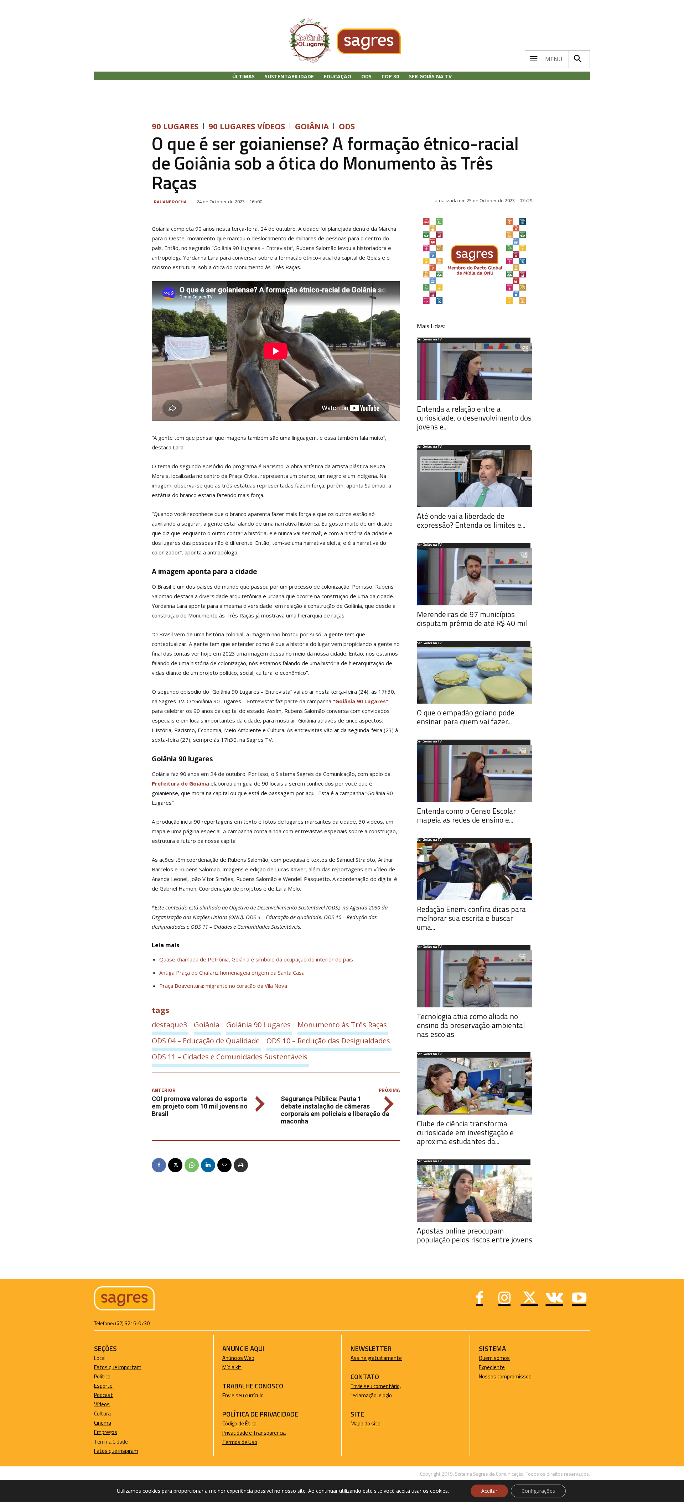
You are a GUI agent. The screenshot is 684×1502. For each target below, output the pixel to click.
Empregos (105, 1432)
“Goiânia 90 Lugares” (360, 701)
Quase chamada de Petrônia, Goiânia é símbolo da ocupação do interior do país (256, 959)
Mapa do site (365, 1423)
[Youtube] (579, 1298)
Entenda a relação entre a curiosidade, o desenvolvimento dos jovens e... (474, 417)
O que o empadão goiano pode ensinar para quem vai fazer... (465, 717)
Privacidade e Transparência (254, 1433)
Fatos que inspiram (116, 1451)
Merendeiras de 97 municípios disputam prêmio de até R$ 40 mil (472, 619)
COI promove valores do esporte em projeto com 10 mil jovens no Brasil (200, 1106)
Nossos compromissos (505, 1376)
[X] (175, 1165)
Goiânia (312, 126)
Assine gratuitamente (376, 1358)
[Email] (224, 1165)
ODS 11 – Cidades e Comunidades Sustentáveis (229, 1057)
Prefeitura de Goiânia (180, 783)
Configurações (538, 1490)
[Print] (241, 1165)
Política (102, 1376)
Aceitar (489, 1490)
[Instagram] (504, 1298)
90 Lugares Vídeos (246, 126)
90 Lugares (175, 126)
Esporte (103, 1386)
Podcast (103, 1395)
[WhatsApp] (192, 1165)
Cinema (102, 1423)
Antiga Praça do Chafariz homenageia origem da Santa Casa (232, 972)
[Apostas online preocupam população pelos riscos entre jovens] (474, 1193)
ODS (347, 126)
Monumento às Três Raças (342, 1024)
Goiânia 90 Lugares (258, 1024)
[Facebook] (159, 1165)
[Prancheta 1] (474, 303)
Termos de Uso (239, 1442)
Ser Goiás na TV (429, 340)
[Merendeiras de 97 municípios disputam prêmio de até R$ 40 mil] (474, 576)
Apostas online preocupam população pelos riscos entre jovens (474, 1235)
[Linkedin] (208, 1165)
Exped (486, 1367)
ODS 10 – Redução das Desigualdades (328, 1040)
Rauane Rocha (170, 202)
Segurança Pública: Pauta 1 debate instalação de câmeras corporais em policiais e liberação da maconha (335, 1110)
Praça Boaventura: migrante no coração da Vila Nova (223, 985)
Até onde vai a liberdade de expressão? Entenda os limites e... (471, 520)
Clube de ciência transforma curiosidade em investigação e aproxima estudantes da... (465, 1132)
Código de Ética (239, 1423)
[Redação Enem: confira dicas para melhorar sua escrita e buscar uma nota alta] (474, 871)
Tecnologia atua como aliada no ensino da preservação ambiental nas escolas (471, 1025)
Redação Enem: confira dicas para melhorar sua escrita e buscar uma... (471, 918)
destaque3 (169, 1024)
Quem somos (494, 1358)
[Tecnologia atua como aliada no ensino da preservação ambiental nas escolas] (474, 978)
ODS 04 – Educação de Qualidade (206, 1040)
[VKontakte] (554, 1298)
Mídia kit (232, 1367)
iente (499, 1367)
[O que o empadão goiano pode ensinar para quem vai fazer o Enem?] (474, 675)
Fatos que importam (117, 1367)
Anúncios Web (238, 1358)
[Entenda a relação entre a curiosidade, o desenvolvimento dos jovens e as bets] (474, 371)
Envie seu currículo (243, 1395)
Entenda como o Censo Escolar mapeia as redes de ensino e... (466, 815)
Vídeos (102, 1404)
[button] (577, 59)
